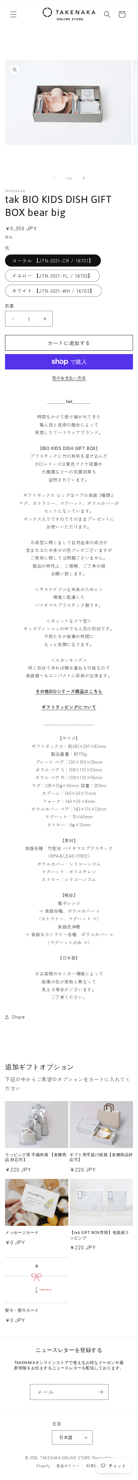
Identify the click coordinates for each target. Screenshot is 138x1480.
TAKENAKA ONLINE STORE (65, 1457)
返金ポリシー (68, 1465)
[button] (13, 14)
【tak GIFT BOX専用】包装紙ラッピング (99, 1235)
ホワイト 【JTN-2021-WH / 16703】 (53, 290)
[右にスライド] (83, 178)
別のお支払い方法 (69, 378)
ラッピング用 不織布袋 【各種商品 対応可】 (36, 1157)
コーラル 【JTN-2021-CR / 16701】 (53, 260)
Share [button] (18, 1016)
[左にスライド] (54, 178)
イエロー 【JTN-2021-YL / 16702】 (52, 275)
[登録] (100, 1392)
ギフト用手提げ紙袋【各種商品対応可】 (101, 1157)
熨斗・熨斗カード (22, 1310)
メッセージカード (22, 1232)
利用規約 (94, 1465)
